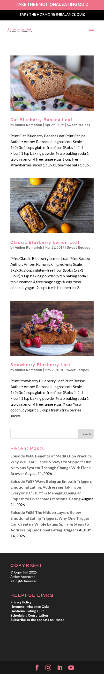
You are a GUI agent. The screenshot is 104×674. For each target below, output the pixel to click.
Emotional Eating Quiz (27, 611)
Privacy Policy (20, 602)
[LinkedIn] (60, 668)
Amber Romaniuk (28, 125)
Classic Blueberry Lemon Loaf (45, 242)
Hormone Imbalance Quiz (29, 607)
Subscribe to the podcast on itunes (37, 620)
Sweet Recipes (78, 125)
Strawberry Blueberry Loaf (40, 365)
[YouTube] (71, 668)
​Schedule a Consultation (29, 615)
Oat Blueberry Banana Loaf (41, 120)
